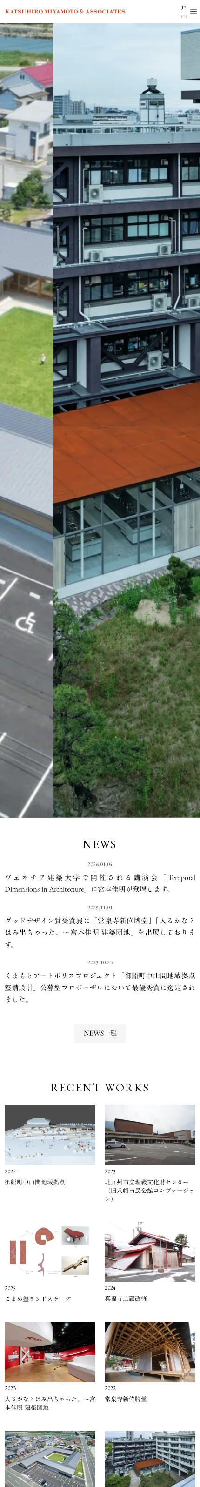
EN (184, 16)
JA (184, 7)
